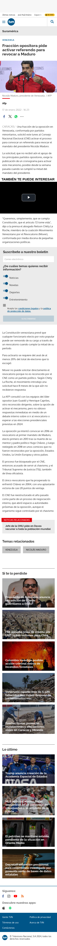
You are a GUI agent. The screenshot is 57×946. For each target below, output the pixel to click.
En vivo (50, 15)
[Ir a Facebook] (3, 896)
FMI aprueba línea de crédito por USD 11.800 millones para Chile (27, 633)
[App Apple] (4, 908)
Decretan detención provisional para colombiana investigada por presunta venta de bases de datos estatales (28, 869)
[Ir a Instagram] (9, 896)
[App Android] (10, 908)
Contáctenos (8, 928)
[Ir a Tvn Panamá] (27, 22)
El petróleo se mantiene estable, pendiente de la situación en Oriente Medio (27, 840)
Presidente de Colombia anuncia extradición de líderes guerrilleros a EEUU (27, 600)
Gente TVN (7, 917)
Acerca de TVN (37, 922)
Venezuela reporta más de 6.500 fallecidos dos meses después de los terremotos (28, 695)
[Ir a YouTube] (16, 896)
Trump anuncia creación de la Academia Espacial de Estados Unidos (26, 776)
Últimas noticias (8, 15)
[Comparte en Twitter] (10, 117)
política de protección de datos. (29, 309)
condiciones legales (28, 308)
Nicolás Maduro (36, 549)
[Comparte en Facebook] (4, 117)
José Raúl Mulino (24, 15)
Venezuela (11, 549)
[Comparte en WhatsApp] (16, 117)
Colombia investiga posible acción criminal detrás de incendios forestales (24, 663)
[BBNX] (4, 937)
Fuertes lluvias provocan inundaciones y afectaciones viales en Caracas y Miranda (24, 727)
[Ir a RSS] (23, 896)
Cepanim (37, 15)
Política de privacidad (40, 917)
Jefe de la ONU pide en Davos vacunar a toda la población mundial (28, 527)
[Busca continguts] (52, 21)
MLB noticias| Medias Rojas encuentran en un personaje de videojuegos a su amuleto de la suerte (27, 806)
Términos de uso (10, 922)
